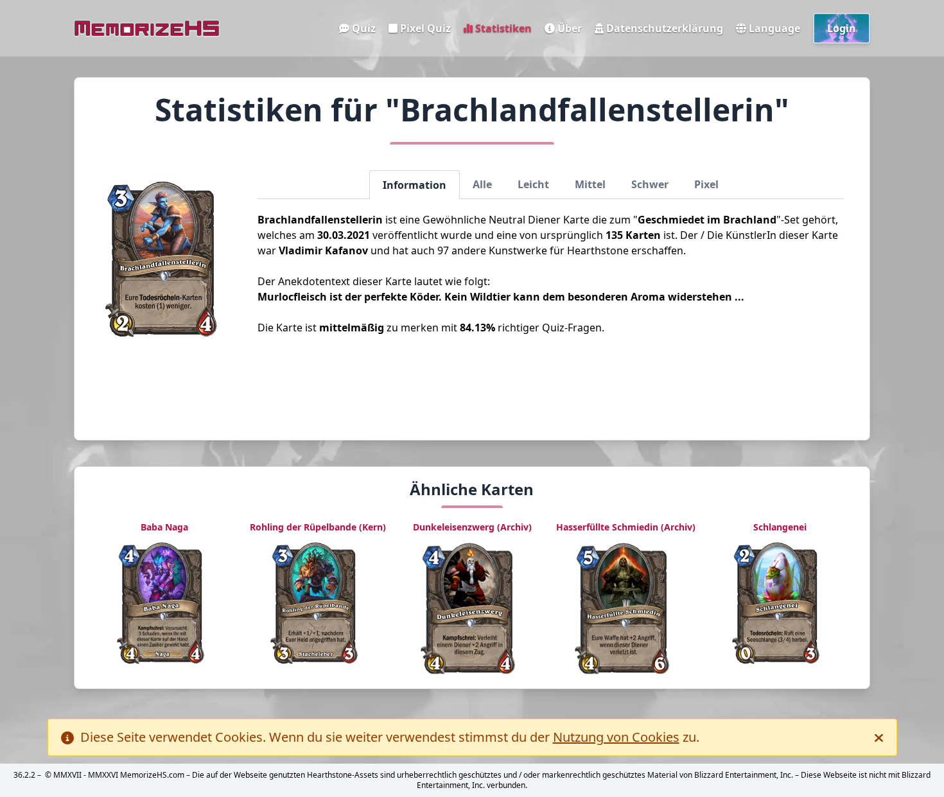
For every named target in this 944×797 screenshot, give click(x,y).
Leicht (533, 184)
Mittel (590, 184)
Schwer (650, 184)
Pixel (706, 184)
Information (414, 185)
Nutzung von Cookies (616, 737)
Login (841, 28)
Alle (482, 184)
